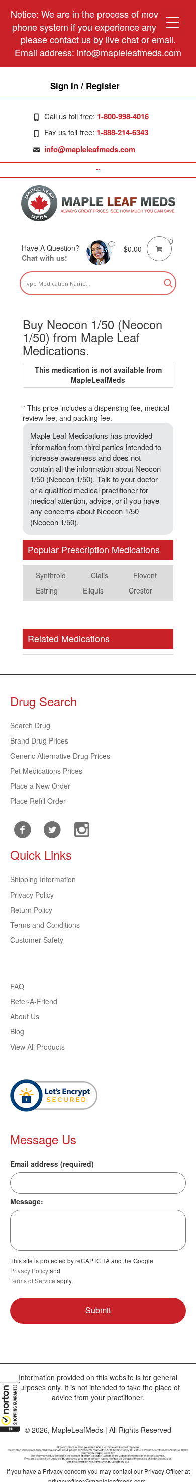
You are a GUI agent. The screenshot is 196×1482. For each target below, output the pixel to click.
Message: (26, 1201)
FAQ (17, 986)
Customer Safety (36, 940)
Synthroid (51, 575)
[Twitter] (52, 828)
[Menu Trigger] (172, 21)
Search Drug (30, 725)
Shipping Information (43, 879)
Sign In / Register (85, 86)
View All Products (37, 1047)
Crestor (140, 590)
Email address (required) (52, 1164)
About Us (24, 1016)
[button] (10, 1407)
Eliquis (93, 590)
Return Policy (31, 910)
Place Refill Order (38, 801)
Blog (17, 1031)
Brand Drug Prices (39, 740)
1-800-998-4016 (123, 116)
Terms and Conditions (45, 925)
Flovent (145, 575)
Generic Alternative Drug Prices (60, 756)
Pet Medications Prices (46, 771)
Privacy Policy (32, 895)
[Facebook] (22, 829)
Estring (47, 590)
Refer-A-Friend (33, 1001)
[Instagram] (81, 828)
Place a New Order (40, 786)
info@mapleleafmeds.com (89, 149)
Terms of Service (32, 1280)
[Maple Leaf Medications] (98, 203)
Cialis (99, 575)
